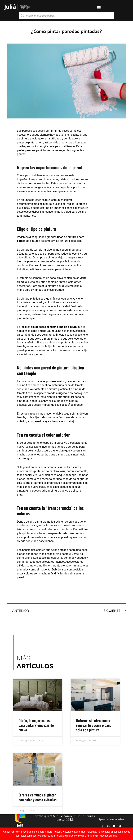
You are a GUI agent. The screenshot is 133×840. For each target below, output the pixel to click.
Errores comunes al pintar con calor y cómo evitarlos (38, 797)
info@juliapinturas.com (66, 835)
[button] (99, 7)
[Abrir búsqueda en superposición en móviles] (66, 15)
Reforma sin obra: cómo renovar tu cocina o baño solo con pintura (93, 725)
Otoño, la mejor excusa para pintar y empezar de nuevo (36, 725)
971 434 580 (92, 835)
